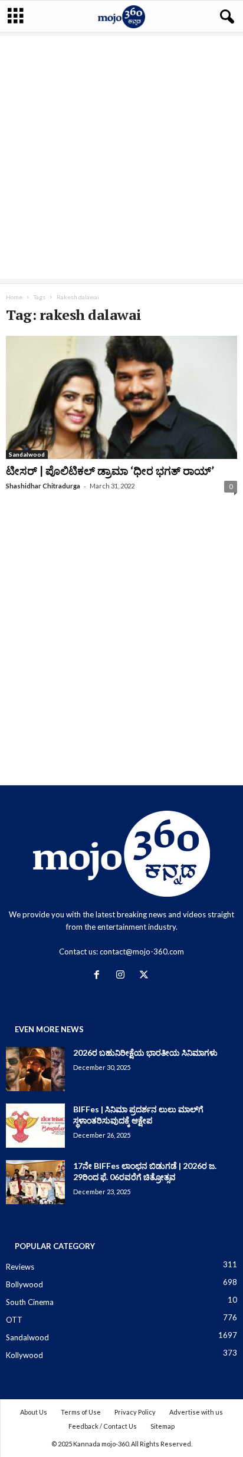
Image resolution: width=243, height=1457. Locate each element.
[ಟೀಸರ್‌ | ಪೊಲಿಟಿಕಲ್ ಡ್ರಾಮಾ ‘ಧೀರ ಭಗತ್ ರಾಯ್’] (121, 397)
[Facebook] (99, 975)
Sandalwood (27, 454)
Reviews (20, 1266)
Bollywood (24, 1284)
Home (14, 296)
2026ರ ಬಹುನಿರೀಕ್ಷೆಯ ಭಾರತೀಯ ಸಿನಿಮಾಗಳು (145, 1053)
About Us (33, 1412)
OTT (14, 1319)
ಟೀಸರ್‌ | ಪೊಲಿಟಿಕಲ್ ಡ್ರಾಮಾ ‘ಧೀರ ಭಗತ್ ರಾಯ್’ (110, 470)
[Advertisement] (121, 157)
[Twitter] (145, 975)
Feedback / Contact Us (102, 1426)
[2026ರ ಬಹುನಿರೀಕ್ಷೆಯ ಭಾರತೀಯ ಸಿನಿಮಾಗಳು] (35, 1069)
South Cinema (30, 1302)
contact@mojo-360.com (142, 951)
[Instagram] (122, 975)
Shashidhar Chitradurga (43, 486)
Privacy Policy (135, 1412)
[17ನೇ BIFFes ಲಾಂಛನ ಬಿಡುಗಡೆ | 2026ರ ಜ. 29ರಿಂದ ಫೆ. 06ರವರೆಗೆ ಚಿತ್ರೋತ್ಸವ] (35, 1182)
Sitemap (162, 1426)
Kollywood (24, 1355)
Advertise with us (196, 1412)
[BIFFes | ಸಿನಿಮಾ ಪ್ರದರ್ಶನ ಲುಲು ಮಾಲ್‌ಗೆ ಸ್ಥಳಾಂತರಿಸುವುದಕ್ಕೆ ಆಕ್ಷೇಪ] (35, 1126)
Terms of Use (81, 1412)
